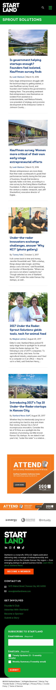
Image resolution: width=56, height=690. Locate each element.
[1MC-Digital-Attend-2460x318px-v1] (28, 506)
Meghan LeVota (19, 339)
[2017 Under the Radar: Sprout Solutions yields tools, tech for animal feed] (28, 307)
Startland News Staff (21, 416)
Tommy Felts (18, 255)
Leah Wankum (18, 77)
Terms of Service (16, 686)
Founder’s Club (11, 605)
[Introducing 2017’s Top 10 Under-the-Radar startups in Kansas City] (28, 386)
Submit (14, 670)
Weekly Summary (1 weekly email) (29, 662)
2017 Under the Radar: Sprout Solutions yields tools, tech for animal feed (28, 330)
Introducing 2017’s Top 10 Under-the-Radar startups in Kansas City (28, 406)
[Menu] (50, 8)
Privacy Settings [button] (23, 684)
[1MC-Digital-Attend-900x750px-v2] (30, 456)
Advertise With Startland (16, 609)
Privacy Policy (36, 684)
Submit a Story (11, 617)
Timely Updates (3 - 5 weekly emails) (25, 656)
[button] (43, 8)
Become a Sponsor (13, 613)
